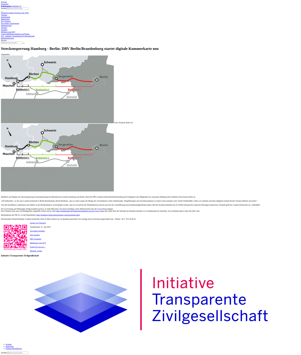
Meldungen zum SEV (38, 243)
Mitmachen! (5, 19)
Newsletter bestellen (37, 231)
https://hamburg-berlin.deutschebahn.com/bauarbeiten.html (58, 215)
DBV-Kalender (35, 239)
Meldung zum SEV (8, 32)
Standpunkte (5, 17)
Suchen (3, 8)
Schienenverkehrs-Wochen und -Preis (15, 13)
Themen (4, 15)
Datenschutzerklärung (14, 349)
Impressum (10, 346)
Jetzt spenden (35, 235)
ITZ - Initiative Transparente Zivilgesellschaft (17, 36)
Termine (4, 28)
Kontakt (9, 344)
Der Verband (5, 21)
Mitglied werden (36, 251)
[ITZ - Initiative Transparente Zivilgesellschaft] (150, 340)
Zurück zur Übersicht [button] (38, 223)
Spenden (4, 30)
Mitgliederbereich (7, 38)
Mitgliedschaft (6, 26)
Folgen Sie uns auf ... (38, 247)
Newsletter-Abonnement (10, 23)
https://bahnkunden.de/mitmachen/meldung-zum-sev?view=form (80, 211)
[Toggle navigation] (2, 11)
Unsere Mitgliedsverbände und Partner (15, 34)
